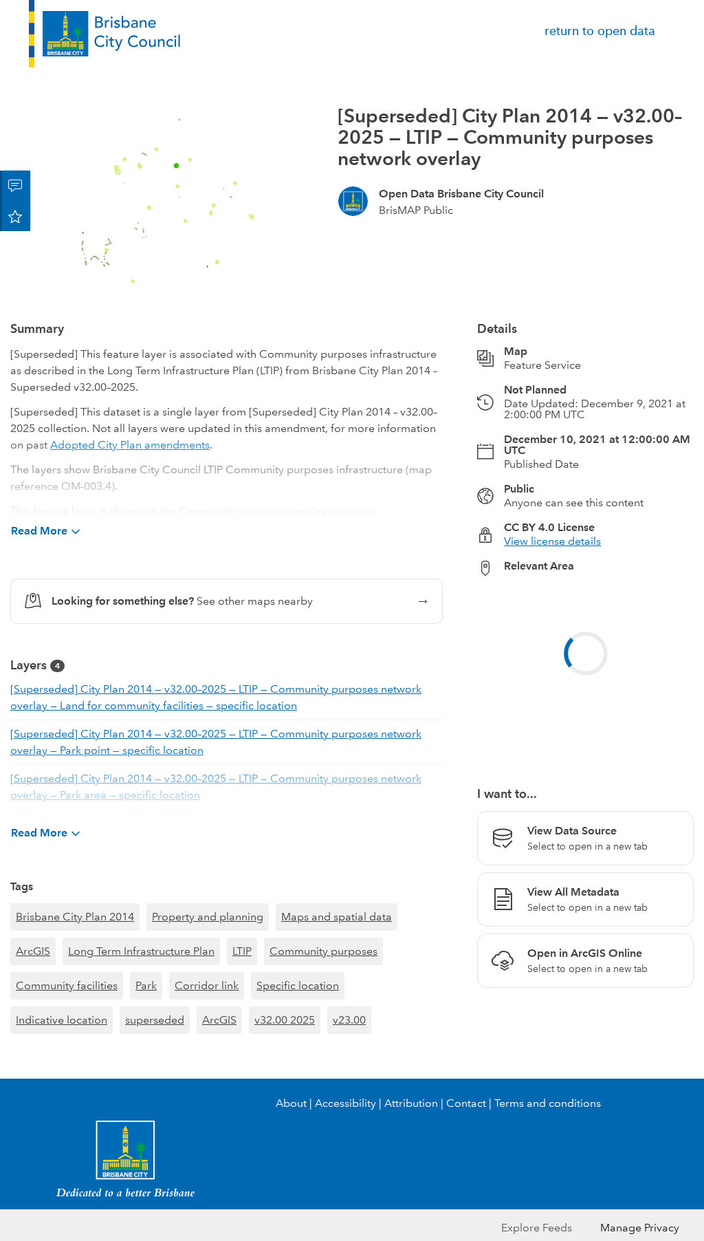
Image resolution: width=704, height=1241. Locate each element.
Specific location (297, 985)
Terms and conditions (547, 1103)
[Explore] (585, 673)
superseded (154, 1019)
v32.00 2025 (284, 1019)
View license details (552, 541)
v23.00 (349, 1019)
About (291, 1103)
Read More (39, 530)
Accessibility (345, 1103)
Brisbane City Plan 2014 (75, 916)
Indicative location (61, 1019)
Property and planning (207, 916)
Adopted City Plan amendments (130, 444)
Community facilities (67, 985)
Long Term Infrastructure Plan (141, 951)
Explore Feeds (536, 1227)
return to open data (599, 31)
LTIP (242, 951)
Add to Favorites (15, 216)
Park (146, 985)
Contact (466, 1103)
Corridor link (207, 985)
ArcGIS (33, 951)
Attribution (411, 1103)
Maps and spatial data (336, 916)
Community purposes (323, 951)
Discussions (15, 186)
